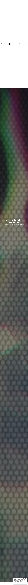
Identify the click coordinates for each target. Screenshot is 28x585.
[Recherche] (27, 44)
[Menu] (1, 44)
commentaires (22, 224)
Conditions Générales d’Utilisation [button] (18, 581)
